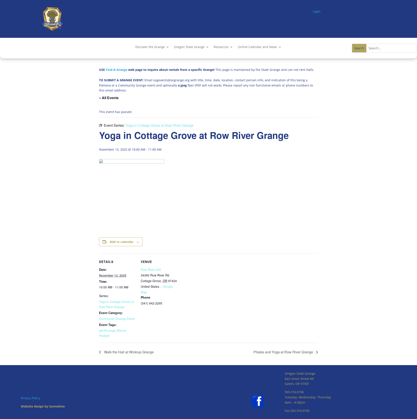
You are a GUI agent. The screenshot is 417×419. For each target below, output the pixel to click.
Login (317, 11)
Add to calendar (121, 241)
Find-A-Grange (116, 70)
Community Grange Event (117, 318)
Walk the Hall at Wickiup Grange (128, 351)
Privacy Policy (30, 398)
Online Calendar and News (257, 47)
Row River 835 (151, 269)
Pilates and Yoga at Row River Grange (283, 351)
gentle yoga (107, 330)
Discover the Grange (150, 47)
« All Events (109, 97)
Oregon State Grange (189, 47)
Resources (221, 47)
